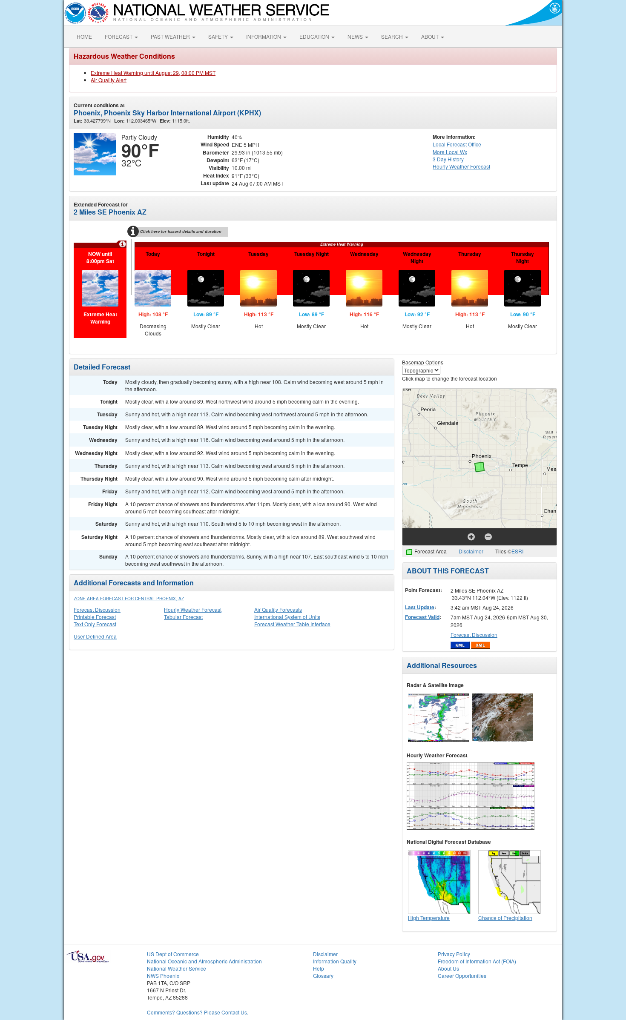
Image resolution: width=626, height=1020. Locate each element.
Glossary (323, 975)
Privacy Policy (454, 953)
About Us (448, 968)
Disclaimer (471, 551)
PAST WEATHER (171, 36)
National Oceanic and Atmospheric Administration (204, 961)
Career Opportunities (462, 975)
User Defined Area (95, 636)
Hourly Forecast (461, 166)
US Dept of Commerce (173, 953)
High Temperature (429, 917)
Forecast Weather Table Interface (292, 623)
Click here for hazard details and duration (180, 231)
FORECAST (119, 36)
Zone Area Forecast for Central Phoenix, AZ (129, 599)
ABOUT (430, 36)
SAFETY (218, 36)
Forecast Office (457, 144)
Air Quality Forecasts (278, 609)
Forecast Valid (422, 617)
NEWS (355, 36)
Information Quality (334, 961)
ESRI (517, 551)
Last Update (419, 607)
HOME (84, 36)
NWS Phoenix (163, 975)
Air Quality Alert (108, 79)
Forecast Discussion (97, 609)
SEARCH (392, 36)
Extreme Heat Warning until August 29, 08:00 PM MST (153, 72)
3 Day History (448, 159)
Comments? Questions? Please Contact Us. (197, 1012)
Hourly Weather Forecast (192, 609)
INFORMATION (264, 36)
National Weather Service (176, 968)
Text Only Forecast (95, 623)
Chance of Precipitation (505, 917)
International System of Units (287, 616)
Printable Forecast (95, 616)
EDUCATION (314, 36)
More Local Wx (450, 151)
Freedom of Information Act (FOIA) (477, 961)
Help (318, 968)
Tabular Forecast (183, 616)
